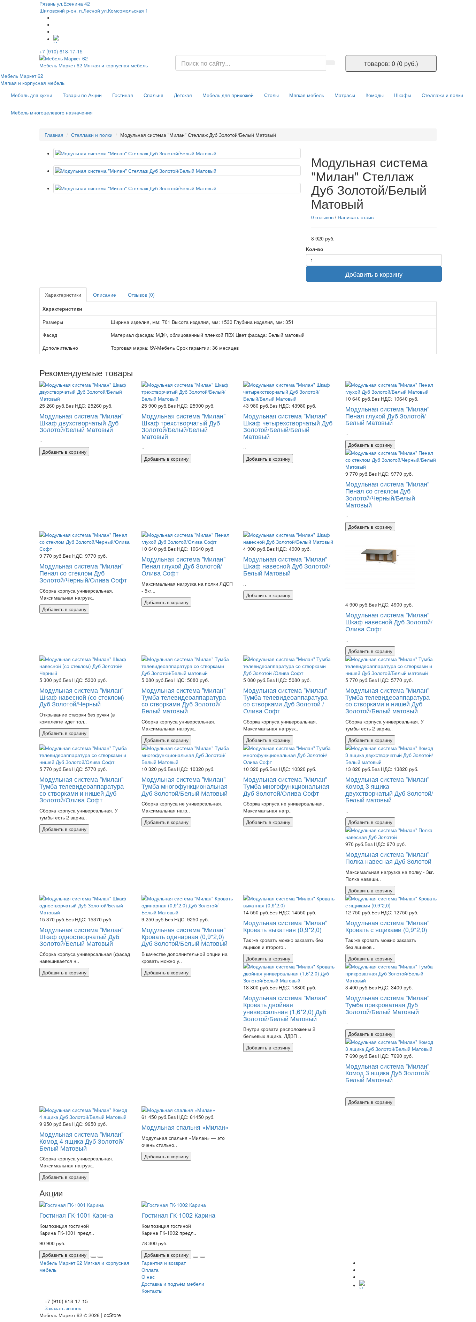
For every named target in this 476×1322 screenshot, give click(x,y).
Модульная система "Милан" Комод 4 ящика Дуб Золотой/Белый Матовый (81, 1140)
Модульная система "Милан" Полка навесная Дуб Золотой (388, 857)
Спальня (153, 94)
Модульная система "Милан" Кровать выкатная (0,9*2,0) (285, 926)
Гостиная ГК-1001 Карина (76, 1214)
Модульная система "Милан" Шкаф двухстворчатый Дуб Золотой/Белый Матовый (81, 422)
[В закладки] (93, 1257)
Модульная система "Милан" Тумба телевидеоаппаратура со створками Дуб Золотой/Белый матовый (183, 700)
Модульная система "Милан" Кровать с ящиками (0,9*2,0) (387, 926)
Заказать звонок (63, 1308)
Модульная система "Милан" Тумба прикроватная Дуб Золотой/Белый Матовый (387, 1004)
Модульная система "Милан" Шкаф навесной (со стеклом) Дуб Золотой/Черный (81, 696)
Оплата (150, 1269)
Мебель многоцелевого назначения (52, 112)
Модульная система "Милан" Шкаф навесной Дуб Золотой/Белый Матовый (286, 565)
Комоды (375, 94)
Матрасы (345, 94)
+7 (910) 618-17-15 (61, 51)
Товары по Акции (82, 94)
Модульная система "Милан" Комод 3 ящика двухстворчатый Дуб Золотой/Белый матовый (389, 789)
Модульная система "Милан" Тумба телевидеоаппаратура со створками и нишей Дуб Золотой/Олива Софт (81, 789)
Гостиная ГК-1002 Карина (178, 1214)
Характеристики (63, 294)
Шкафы (402, 94)
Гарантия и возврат (163, 1262)
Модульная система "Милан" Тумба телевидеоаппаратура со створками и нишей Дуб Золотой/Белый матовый (387, 700)
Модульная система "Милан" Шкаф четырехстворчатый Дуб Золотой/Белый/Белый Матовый (287, 426)
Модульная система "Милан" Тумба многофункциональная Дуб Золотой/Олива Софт (286, 785)
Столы (271, 94)
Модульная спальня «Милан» (185, 1126)
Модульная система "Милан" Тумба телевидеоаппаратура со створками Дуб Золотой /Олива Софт (285, 700)
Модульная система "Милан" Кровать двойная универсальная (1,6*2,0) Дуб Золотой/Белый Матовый (285, 1008)
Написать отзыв (356, 217)
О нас (148, 1276)
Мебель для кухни (31, 94)
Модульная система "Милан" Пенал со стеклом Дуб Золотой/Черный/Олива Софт (83, 572)
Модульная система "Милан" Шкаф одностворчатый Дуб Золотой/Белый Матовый (81, 936)
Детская (183, 94)
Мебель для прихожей (228, 94)
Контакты (151, 1290)
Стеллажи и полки (442, 94)
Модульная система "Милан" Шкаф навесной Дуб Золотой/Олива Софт (388, 621)
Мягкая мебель (306, 94)
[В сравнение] (100, 1257)
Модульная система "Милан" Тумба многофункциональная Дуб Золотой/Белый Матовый (184, 785)
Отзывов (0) (141, 294)
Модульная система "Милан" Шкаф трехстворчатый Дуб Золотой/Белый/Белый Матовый (183, 426)
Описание (104, 294)
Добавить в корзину (373, 273)
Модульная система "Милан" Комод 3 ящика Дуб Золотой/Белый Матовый (387, 1072)
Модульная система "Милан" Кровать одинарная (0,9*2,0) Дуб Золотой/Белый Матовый (184, 936)
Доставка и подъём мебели (172, 1283)
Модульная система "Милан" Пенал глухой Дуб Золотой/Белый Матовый (387, 415)
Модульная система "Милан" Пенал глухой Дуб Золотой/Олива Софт (183, 565)
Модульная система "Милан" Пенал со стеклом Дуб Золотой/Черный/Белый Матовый (387, 494)
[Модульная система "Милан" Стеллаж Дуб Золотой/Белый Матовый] (177, 153)
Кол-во (314, 248)
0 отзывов (322, 217)
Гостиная (122, 94)
